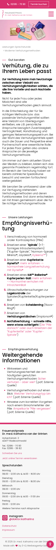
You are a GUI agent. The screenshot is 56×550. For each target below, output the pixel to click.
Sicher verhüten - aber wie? (26, 380)
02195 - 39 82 (14, 448)
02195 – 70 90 (17, 4)
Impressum (8, 529)
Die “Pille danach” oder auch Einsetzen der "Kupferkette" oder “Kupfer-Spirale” (29, 330)
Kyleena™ (38, 255)
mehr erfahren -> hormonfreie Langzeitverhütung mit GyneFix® (28, 266)
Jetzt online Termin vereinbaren (19, 458)
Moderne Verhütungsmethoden (22, 50)
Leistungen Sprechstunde (16, 46)
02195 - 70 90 (14, 445)
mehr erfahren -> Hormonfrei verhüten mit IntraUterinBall (29, 281)
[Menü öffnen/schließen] (51, 14)
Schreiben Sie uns (12, 453)
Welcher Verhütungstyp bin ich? (28, 395)
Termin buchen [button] (38, 4)
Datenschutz (9, 525)
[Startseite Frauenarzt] (17, 14)
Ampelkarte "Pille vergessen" (32, 408)
